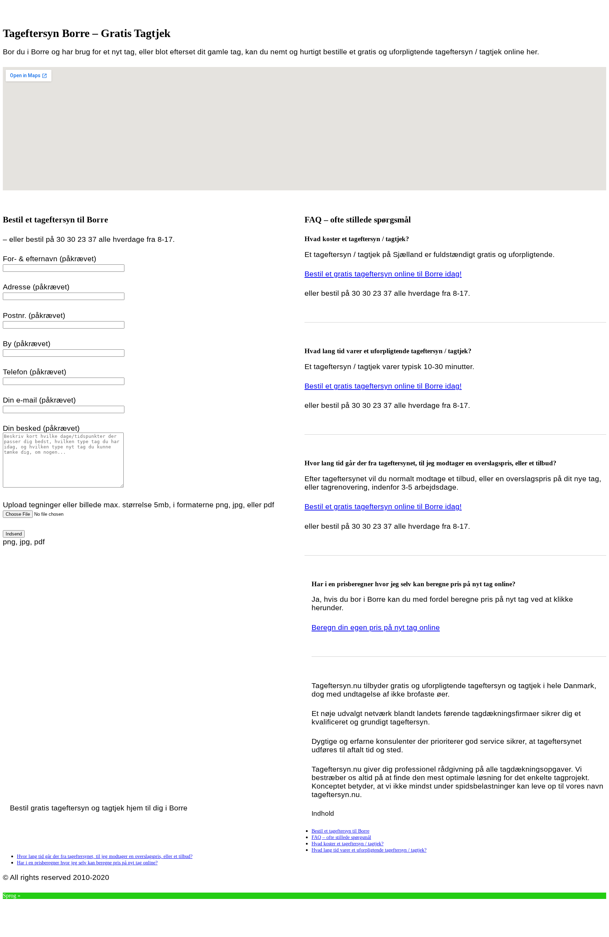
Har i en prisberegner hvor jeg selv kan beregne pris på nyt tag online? (87, 862)
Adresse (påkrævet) (36, 287)
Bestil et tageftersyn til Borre (340, 831)
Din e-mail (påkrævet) (39, 400)
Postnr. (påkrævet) (34, 315)
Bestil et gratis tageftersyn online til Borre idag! (383, 274)
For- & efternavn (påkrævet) (49, 259)
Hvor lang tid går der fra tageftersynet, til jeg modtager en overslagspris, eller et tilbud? (104, 856)
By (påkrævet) (26, 343)
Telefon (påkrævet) (34, 372)
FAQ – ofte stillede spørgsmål (341, 837)
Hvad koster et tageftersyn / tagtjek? (347, 843)
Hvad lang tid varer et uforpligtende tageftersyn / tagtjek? (369, 850)
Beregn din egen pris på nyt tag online (376, 627)
